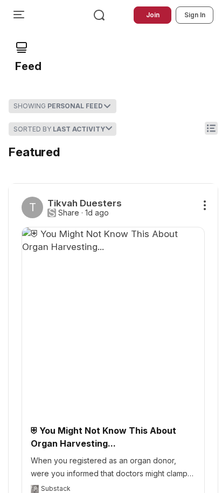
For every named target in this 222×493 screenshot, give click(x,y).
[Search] (99, 15)
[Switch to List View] (211, 128)
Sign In (194, 15)
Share (68, 213)
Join (152, 15)
